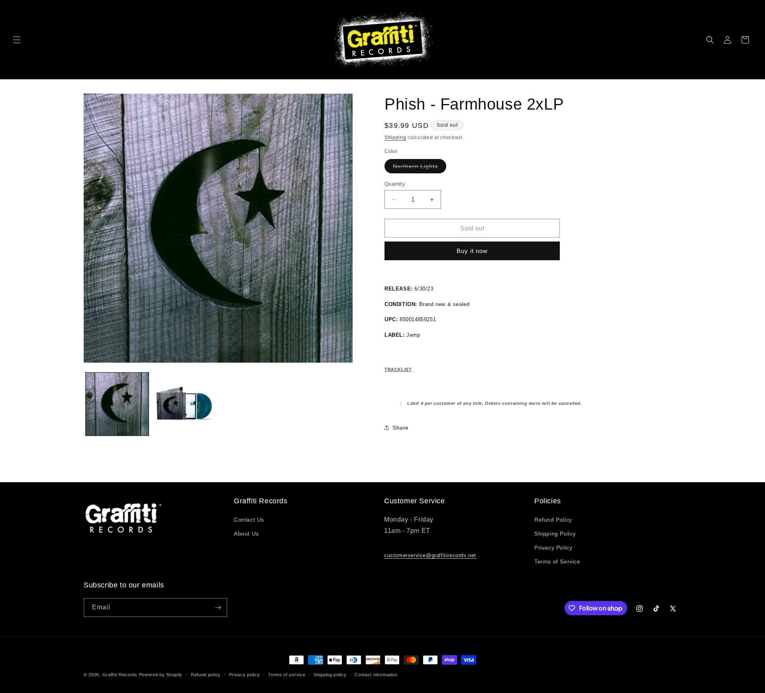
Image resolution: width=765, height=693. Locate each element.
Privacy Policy (553, 547)
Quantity (394, 184)
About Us (246, 533)
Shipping (395, 137)
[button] (17, 40)
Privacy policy (244, 674)
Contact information (376, 674)
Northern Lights (419, 168)
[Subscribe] (218, 607)
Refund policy (206, 674)
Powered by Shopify (161, 674)
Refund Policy (553, 519)
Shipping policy (330, 674)
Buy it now (472, 250)
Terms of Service (557, 561)
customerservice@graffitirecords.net (430, 555)
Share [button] (400, 427)
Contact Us (249, 519)
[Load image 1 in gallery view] (117, 404)
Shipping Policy (555, 533)
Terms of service (286, 674)
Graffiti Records (119, 674)
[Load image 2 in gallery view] (184, 404)
